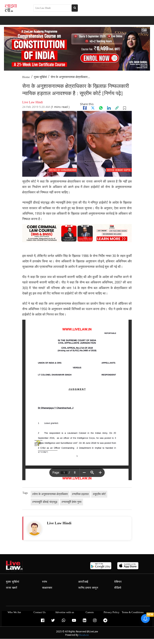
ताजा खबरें (11, 587)
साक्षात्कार (47, 587)
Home (26, 77)
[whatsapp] (101, 108)
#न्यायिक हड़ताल (80, 494)
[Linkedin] (109, 108)
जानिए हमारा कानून (88, 587)
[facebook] (85, 108)
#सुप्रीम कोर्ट (99, 494)
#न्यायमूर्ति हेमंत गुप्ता (71, 501)
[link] (117, 108)
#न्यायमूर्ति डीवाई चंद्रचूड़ (44, 501)
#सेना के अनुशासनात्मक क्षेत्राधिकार (50, 494)
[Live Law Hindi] (34, 528)
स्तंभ (44, 581)
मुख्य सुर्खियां (40, 77)
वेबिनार (118, 581)
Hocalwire (84, 635)
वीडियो (117, 587)
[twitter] (93, 108)
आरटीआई (83, 581)
